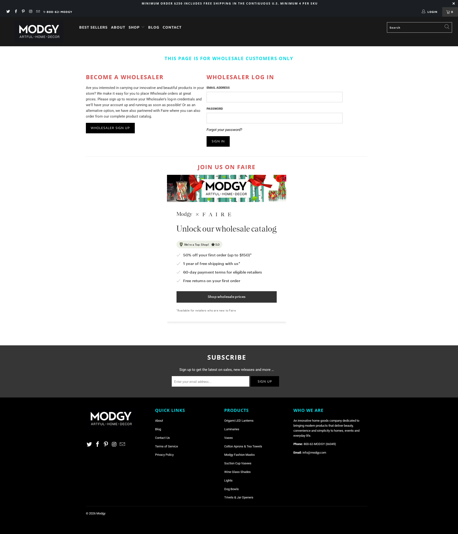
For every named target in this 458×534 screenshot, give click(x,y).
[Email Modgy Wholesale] (38, 12)
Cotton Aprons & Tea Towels (243, 446)
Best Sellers (93, 27)
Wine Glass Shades (237, 472)
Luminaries (231, 429)
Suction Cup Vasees (237, 463)
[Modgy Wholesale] (39, 31)
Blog (153, 27)
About (118, 27)
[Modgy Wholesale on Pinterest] (23, 12)
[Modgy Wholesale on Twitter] (8, 12)
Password (215, 108)
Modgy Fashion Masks (239, 454)
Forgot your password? (224, 130)
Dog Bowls (231, 489)
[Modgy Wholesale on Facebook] (15, 12)
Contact (172, 27)
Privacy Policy (164, 454)
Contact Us (162, 438)
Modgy (100, 513)
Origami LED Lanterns (239, 420)
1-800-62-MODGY (57, 12)
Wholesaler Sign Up (110, 128)
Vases (228, 438)
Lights (228, 480)
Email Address (218, 87)
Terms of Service (166, 446)
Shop (135, 27)
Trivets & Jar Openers (238, 497)
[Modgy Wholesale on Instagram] (30, 12)
